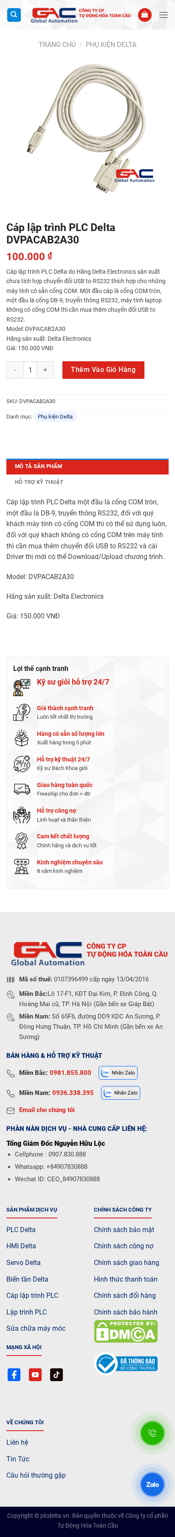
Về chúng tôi (25, 1422)
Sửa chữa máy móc (35, 1328)
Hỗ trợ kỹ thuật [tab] (39, 482)
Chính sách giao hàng (126, 1263)
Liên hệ (17, 1442)
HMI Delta (21, 1246)
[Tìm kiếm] (14, 15)
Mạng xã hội (24, 1347)
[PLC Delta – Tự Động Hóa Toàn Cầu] (79, 15)
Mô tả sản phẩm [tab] (38, 466)
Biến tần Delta (27, 1279)
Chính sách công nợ (123, 1246)
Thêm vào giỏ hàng (103, 370)
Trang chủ (57, 45)
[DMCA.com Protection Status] (126, 1331)
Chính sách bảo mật (124, 1230)
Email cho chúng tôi (47, 1110)
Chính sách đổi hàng (125, 1295)
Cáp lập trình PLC (32, 1295)
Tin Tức (17, 1459)
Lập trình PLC (26, 1312)
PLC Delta (21, 1230)
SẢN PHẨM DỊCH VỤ (31, 1209)
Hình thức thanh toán (126, 1279)
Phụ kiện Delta (111, 45)
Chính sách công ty (123, 1209)
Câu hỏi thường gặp (36, 1475)
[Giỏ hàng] (145, 15)
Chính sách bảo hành (126, 1312)
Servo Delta (23, 1263)
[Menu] (163, 14)
